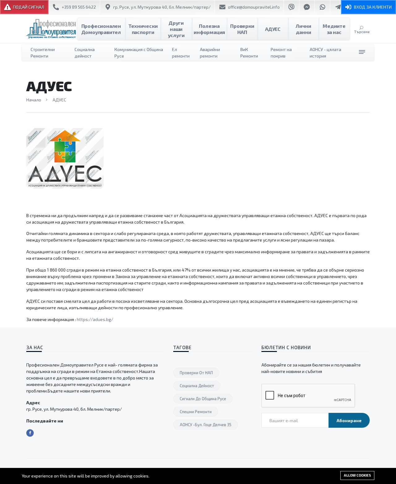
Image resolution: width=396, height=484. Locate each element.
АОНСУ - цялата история (325, 52)
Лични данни (303, 29)
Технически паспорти (142, 29)
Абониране (349, 420)
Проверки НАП (242, 29)
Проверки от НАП (196, 372)
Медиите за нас (334, 29)
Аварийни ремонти (210, 52)
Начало (33, 99)
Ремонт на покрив (281, 52)
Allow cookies (357, 475)
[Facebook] (30, 433)
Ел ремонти (181, 52)
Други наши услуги (176, 29)
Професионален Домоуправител (101, 29)
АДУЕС (273, 29)
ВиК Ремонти (249, 52)
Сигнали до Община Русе (203, 398)
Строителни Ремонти (43, 52)
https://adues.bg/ (95, 319)
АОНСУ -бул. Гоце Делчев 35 (205, 424)
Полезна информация (209, 29)
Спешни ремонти (196, 411)
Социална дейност (85, 52)
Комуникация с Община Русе (138, 52)
